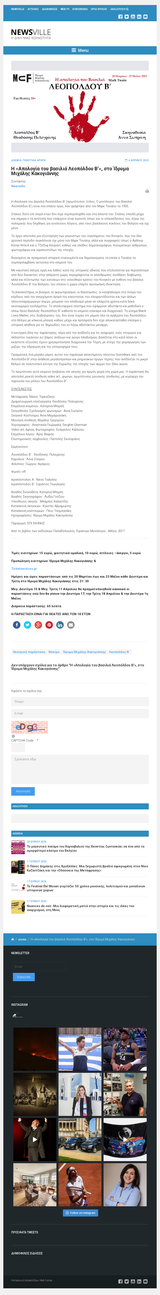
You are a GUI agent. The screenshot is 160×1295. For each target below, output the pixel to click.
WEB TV (65, 9)
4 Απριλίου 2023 (139, 160)
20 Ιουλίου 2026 (36, 841)
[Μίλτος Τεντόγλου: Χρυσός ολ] (80, 1049)
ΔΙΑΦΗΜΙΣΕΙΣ (50, 9)
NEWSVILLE (17, 9)
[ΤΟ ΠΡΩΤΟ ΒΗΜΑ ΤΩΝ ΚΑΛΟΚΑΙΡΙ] (80, 1139)
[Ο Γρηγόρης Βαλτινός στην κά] (34, 1139)
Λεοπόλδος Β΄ (119, 652)
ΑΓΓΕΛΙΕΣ (33, 9)
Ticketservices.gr (24, 569)
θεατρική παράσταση (29, 652)
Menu (83, 50)
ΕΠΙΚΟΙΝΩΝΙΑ (80, 9)
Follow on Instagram (82, 1212)
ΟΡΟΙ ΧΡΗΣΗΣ (99, 9)
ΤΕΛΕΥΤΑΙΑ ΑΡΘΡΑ (34, 160)
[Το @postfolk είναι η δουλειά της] (125, 1139)
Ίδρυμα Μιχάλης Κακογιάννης (84, 652)
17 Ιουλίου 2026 (36, 861)
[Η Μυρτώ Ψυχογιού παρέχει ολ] (125, 1184)
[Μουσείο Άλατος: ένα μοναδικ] (125, 1094)
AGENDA (16, 160)
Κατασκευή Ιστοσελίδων (25, 1280)
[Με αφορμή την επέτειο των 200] (34, 1094)
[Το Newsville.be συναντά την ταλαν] (80, 1094)
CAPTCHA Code (22, 740)
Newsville (18, 186)
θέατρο (54, 652)
